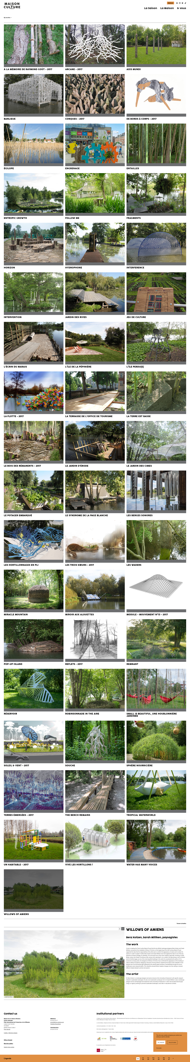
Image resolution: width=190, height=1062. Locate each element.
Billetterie (170, 3)
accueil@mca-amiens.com (57, 1022)
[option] (64, 964)
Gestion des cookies (9, 1047)
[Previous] (134, 1058)
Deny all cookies (172, 1042)
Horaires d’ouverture (55, 1024)
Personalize (159, 1048)
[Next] (173, 1058)
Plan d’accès (7, 1029)
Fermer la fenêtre (181, 923)
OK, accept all (161, 1042)
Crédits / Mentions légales (10, 1033)
